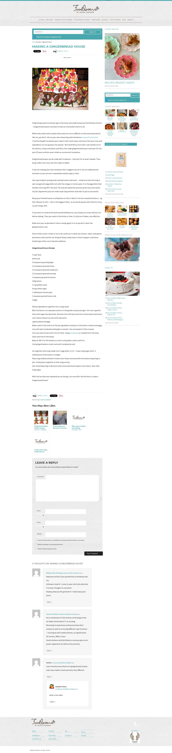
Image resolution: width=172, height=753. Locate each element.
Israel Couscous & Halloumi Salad (122, 119)
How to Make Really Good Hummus (116, 299)
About (130, 20)
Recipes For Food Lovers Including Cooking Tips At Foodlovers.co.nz (86, 9)
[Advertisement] (74, 62)
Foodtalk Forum (82, 20)
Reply (49, 602)
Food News (115, 20)
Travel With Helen (63, 20)
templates (74, 333)
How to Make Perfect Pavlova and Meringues (115, 319)
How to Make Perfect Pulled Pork (114, 314)
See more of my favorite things (114, 194)
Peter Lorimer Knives (114, 178)
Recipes (49, 20)
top (136, 724)
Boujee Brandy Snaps (119, 83)
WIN (124, 20)
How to (109, 268)
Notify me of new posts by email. (47, 549)
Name (40, 511)
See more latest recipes (111, 86)
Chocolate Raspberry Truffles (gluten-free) (134, 133)
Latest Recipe (112, 29)
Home (41, 20)
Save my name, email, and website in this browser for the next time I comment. (61, 540)
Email (40, 523)
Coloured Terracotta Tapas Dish (114, 190)
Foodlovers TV (36, 739)
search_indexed (45, 400)
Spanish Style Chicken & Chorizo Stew (110, 133)
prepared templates (90, 137)
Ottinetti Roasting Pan (115, 181)
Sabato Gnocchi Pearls (115, 172)
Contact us (68, 735)
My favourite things (116, 144)
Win (66, 731)
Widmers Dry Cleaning (54, 573)
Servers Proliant (52, 614)
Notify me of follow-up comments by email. (50, 544)
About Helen (52, 739)
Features (95, 20)
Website (39, 534)
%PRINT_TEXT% (63, 51)
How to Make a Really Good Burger (114, 304)
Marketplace (36, 735)
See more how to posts (111, 323)
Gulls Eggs (111, 175)
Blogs (34, 731)
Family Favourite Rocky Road (134, 119)
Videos (105, 20)
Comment (40, 477)
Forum (83, 732)
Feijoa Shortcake (122, 131)
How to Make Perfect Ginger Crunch (114, 309)
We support (134, 731)
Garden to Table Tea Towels (114, 185)
